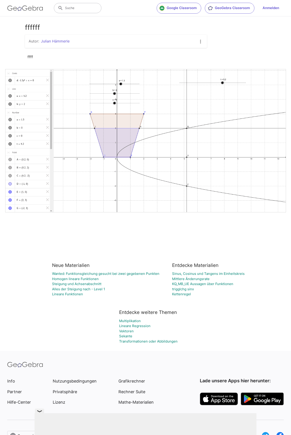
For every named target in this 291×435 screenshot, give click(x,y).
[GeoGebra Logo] (25, 8)
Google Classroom (182, 8)
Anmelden (271, 8)
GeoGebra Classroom (232, 8)
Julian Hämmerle (55, 41)
